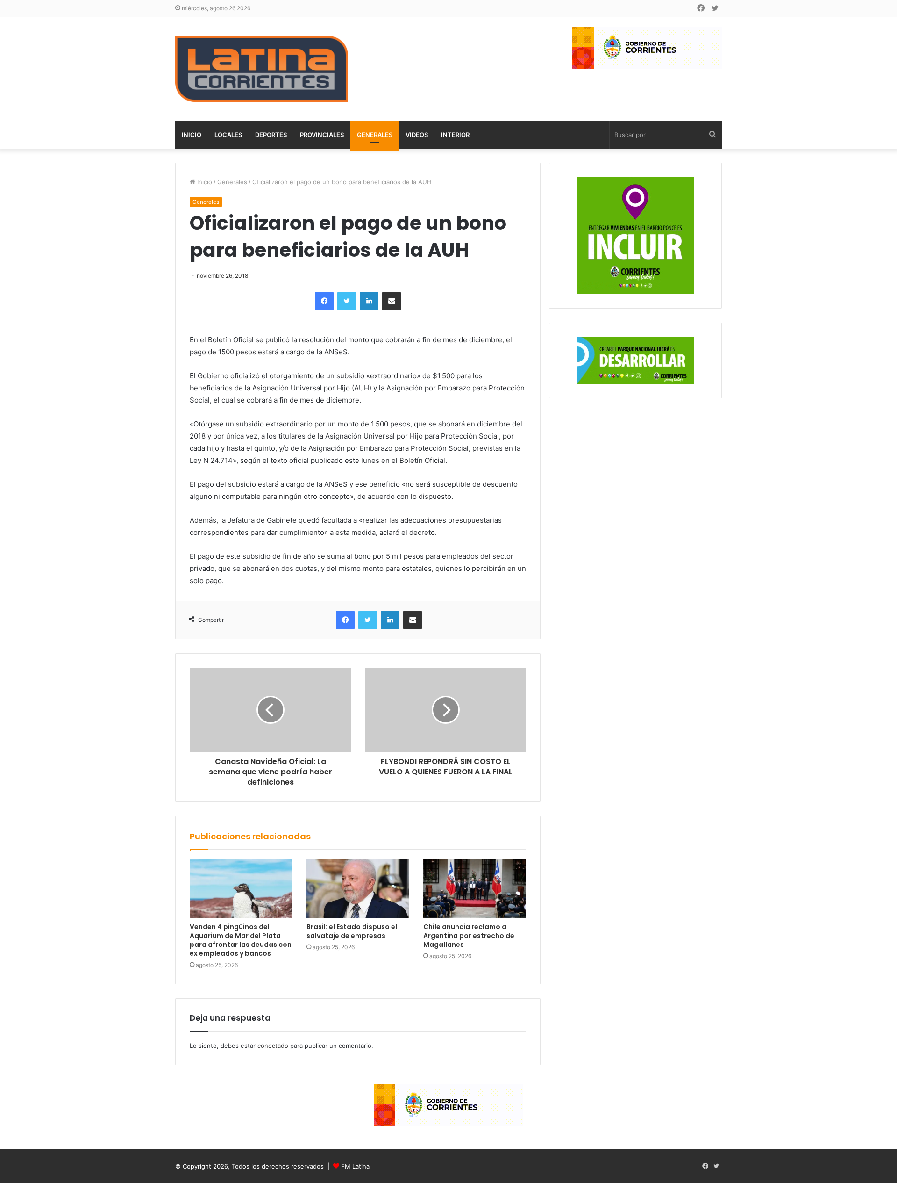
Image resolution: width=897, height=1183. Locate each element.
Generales (374, 134)
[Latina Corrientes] (261, 69)
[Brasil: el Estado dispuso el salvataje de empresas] (357, 888)
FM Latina (355, 1166)
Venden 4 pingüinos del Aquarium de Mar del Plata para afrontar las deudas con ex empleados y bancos (241, 940)
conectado (272, 1045)
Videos (417, 134)
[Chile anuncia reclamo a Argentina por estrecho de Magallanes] (474, 888)
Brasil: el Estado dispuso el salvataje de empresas (351, 931)
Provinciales (322, 134)
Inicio (191, 134)
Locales (228, 134)
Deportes (271, 134)
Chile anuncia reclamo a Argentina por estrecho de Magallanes (468, 935)
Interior (455, 134)
